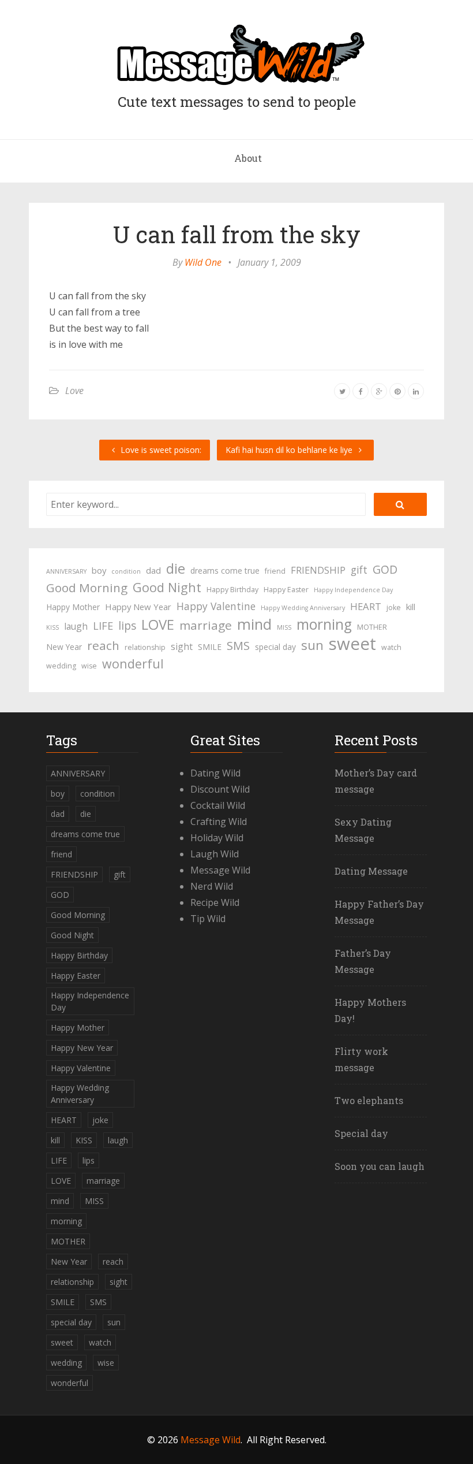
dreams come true (225, 570)
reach (103, 645)
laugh (76, 626)
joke (393, 607)
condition (126, 571)
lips (127, 625)
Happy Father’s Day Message (379, 912)
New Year (64, 646)
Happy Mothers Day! (370, 1010)
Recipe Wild (214, 902)
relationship (145, 647)
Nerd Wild (211, 886)
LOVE (157, 624)
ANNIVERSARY (66, 571)
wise (89, 666)
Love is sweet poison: (159, 449)
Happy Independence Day (353, 590)
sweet (352, 644)
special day (275, 646)
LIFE (103, 626)
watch (391, 647)
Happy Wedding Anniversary (303, 608)
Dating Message (371, 871)
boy (99, 570)
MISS (284, 627)
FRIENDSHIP (318, 570)
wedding (61, 666)
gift (359, 570)
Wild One (203, 262)
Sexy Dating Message (363, 830)
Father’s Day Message (363, 961)
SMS (238, 645)
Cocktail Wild (217, 805)
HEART (365, 606)
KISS (52, 627)
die (175, 568)
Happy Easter (286, 589)
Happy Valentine (216, 606)
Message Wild (220, 870)
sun (312, 645)
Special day (361, 1133)
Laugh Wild (214, 854)
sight (182, 646)
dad (153, 570)
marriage (205, 625)
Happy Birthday (232, 589)
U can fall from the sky (237, 234)
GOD (385, 569)
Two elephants (369, 1100)
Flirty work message (361, 1059)
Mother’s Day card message (376, 781)
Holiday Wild (216, 837)
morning (324, 624)
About (248, 158)
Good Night (167, 587)
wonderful (133, 664)
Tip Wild (208, 918)
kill (410, 606)
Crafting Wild (218, 821)
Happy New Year (138, 606)
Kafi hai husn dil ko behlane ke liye (290, 449)
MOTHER (372, 627)
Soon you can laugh (380, 1166)
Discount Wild (220, 789)
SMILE (210, 646)
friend (275, 571)
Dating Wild (215, 773)
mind (254, 624)
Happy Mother (73, 606)
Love (74, 390)
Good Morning (86, 587)
